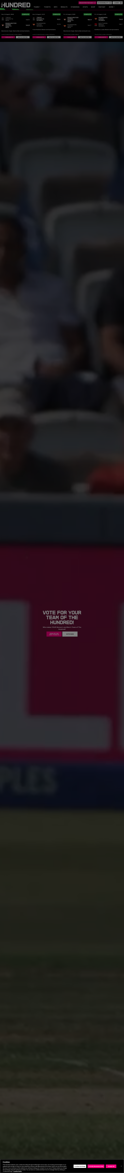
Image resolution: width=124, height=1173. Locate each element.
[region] (62, 1166)
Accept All (111, 1166)
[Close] (121, 1166)
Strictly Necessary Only (96, 1166)
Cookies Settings (79, 1166)
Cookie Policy (17, 1171)
